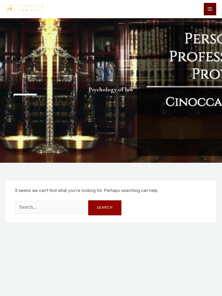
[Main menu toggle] (210, 9)
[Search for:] (51, 207)
